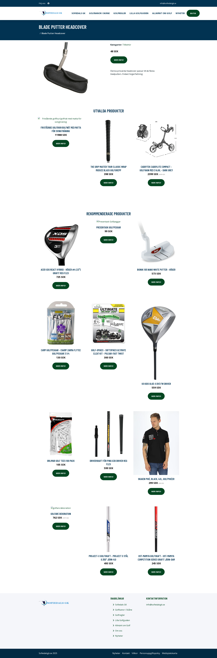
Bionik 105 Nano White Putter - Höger (156, 269)
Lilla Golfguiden (139, 13)
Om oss (118, 630)
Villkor (135, 653)
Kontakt (126, 653)
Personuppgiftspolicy (150, 653)
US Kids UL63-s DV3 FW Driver (156, 383)
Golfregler (119, 13)
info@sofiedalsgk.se (168, 3)
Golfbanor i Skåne (99, 13)
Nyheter (180, 13)
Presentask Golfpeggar (108, 227)
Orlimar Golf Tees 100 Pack (61, 460)
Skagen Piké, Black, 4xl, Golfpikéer (156, 478)
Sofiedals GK (78, 13)
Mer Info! (119, 60)
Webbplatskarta (169, 653)
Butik (193, 13)
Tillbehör (126, 44)
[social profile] (48, 3)
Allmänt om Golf (162, 13)
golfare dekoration (61, 513)
